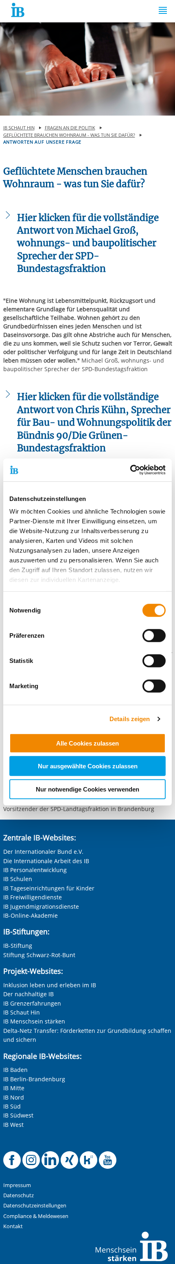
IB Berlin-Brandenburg (34, 1079)
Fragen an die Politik (70, 128)
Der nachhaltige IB (28, 994)
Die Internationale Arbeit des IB (46, 861)
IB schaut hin (19, 128)
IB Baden (15, 1070)
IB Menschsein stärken (34, 1021)
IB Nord (13, 1097)
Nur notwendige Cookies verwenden (87, 788)
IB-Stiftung (17, 945)
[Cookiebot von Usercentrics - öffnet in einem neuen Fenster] (130, 470)
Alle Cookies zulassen (87, 742)
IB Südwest (18, 1115)
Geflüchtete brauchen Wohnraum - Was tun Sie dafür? (69, 135)
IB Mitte (13, 1088)
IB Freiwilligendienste (32, 897)
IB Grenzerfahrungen (32, 1003)
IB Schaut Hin (21, 1012)
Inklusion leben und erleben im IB (49, 985)
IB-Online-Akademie (30, 915)
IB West (13, 1124)
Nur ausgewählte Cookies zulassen (88, 766)
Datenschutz (18, 1195)
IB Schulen (17, 879)
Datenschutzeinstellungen (34, 1205)
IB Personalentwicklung (35, 870)
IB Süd (12, 1106)
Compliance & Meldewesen (35, 1216)
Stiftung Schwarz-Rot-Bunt (39, 955)
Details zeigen (129, 718)
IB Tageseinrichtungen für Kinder (48, 888)
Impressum (17, 1185)
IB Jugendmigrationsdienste (41, 906)
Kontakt (13, 1226)
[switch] (154, 635)
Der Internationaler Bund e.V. (43, 851)
